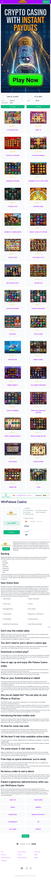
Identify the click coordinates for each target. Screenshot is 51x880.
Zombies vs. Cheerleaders (12, 232)
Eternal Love (12, 206)
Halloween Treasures (38, 385)
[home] (23, 3)
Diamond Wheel (38, 206)
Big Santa (13, 334)
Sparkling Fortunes (12, 181)
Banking (38, 807)
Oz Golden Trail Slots (12, 495)
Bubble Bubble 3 (12, 385)
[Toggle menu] (2, 2)
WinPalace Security (38, 814)
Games (13, 807)
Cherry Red (12, 487)
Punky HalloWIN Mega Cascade (38, 411)
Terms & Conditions (22, 851)
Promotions (13, 814)
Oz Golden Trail (12, 130)
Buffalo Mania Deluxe (38, 436)
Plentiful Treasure (12, 155)
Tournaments (12, 822)
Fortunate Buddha (38, 155)
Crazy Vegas (13, 461)
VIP (38, 822)
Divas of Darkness (13, 410)
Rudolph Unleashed (38, 308)
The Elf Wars (38, 334)
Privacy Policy (37, 851)
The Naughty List (38, 257)
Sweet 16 (38, 130)
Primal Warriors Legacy (13, 436)
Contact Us (3, 854)
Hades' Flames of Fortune (38, 232)
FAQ (2, 851)
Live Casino (12, 829)
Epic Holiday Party (13, 283)
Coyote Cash (12, 257)
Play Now (46, 2)
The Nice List (38, 283)
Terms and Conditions (5, 857)
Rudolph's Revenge (12, 308)
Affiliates (36, 857)
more (49, 627)
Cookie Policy (4, 860)
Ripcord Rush (12, 359)
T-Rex (38, 487)
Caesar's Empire (38, 461)
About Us (13, 800)
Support (38, 829)
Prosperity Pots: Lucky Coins (38, 181)
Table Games (38, 800)
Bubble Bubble (38, 359)
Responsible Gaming (22, 857)
